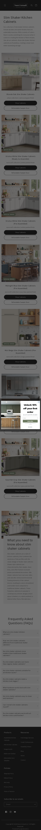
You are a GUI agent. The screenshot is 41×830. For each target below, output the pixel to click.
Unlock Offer (30, 421)
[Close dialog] (39, 402)
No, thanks (30, 427)
